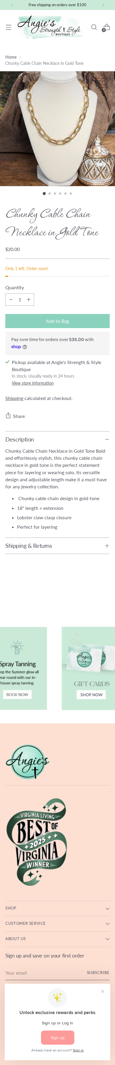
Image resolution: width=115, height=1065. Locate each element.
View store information (33, 383)
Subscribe (98, 972)
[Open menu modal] (8, 27)
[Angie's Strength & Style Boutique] (51, 27)
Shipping (14, 398)
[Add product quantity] (28, 299)
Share (19, 416)
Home (11, 56)
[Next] (103, 5)
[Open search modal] (94, 27)
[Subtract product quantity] (11, 299)
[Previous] (12, 5)
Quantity (14, 287)
